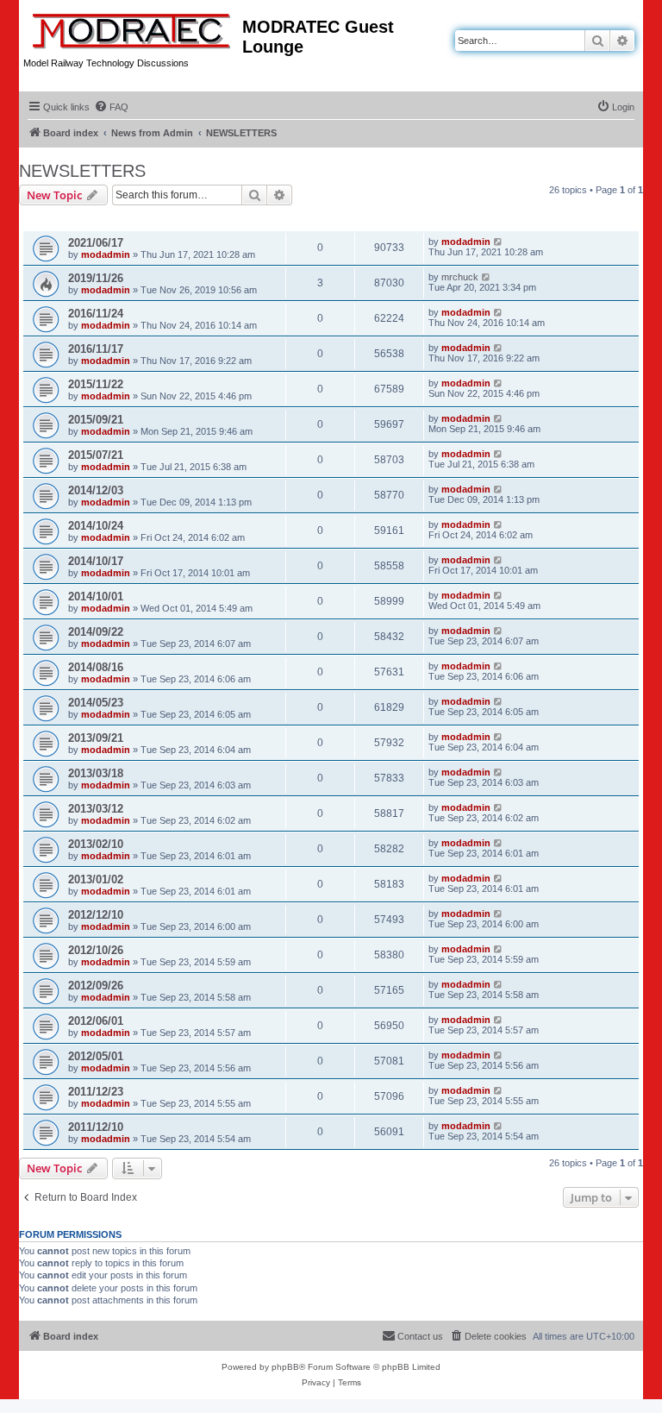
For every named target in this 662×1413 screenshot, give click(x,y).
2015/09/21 (95, 419)
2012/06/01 (95, 1020)
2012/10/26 (95, 950)
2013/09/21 (95, 738)
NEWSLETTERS (82, 170)
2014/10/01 (95, 596)
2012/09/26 (95, 985)
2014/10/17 (95, 561)
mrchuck (459, 277)
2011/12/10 (95, 1127)
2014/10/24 (95, 525)
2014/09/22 (95, 631)
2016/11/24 (95, 313)
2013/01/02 (95, 879)
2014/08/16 (95, 667)
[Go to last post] (498, 241)
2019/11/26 (95, 278)
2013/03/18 (95, 773)
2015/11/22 (95, 384)
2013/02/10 (95, 844)
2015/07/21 (95, 455)
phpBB (285, 1367)
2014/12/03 (95, 490)
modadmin (105, 254)
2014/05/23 (95, 702)
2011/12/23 (95, 1091)
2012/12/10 (95, 914)
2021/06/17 (95, 242)
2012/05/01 (95, 1056)
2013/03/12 (95, 808)
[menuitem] (111, 107)
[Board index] (132, 27)
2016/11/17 (95, 348)
